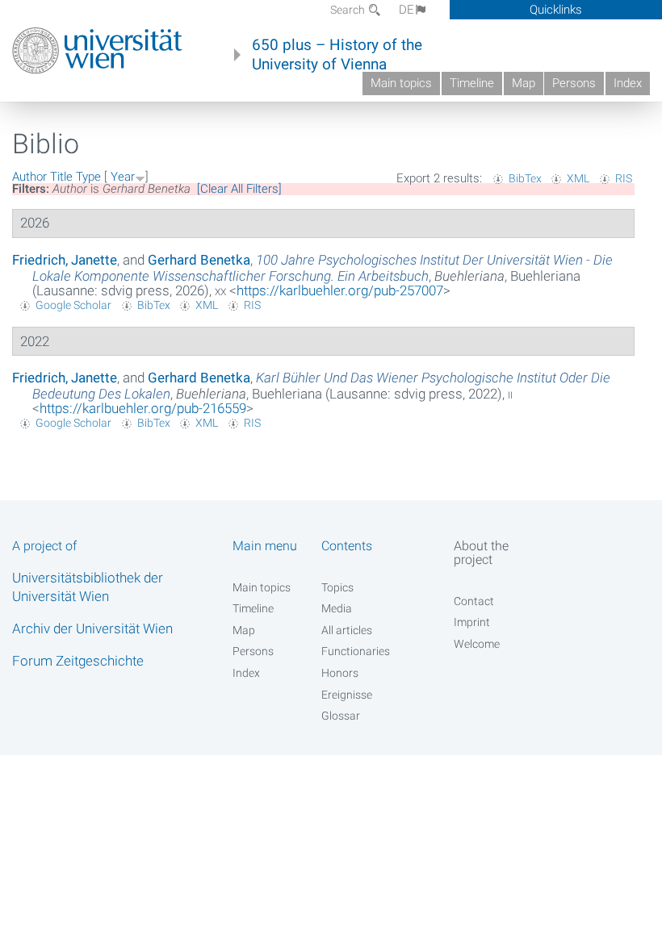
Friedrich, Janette (64, 260)
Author (29, 176)
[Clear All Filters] (239, 189)
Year (123, 176)
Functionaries (355, 651)
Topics (337, 587)
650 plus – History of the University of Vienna (337, 54)
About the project (481, 552)
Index (628, 83)
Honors (339, 672)
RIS (623, 178)
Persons (574, 83)
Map (523, 83)
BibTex (525, 178)
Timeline (472, 83)
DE (406, 9)
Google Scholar (73, 305)
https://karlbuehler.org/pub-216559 (143, 408)
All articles (346, 630)
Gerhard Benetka (199, 260)
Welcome (477, 643)
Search (348, 9)
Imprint (472, 622)
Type (88, 176)
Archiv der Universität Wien (92, 628)
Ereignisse (346, 694)
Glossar (340, 715)
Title (61, 176)
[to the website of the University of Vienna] (97, 50)
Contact (474, 601)
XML (578, 178)
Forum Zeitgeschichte (78, 661)
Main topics (401, 83)
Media (336, 608)
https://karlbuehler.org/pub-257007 (340, 290)
